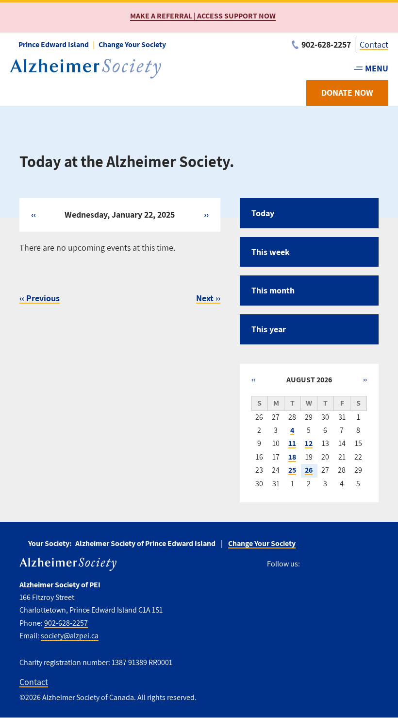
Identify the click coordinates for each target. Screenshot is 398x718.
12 (309, 443)
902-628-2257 (66, 623)
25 (292, 470)
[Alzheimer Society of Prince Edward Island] (85, 69)
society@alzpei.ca (70, 636)
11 (292, 443)
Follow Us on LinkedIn (373, 564)
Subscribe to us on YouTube (350, 564)
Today (262, 213)
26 (309, 470)
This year (268, 329)
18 (292, 457)
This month (273, 290)
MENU (376, 68)
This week (270, 251)
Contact (374, 44)
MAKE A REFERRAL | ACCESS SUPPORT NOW (203, 16)
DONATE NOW (347, 92)
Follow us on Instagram (328, 564)
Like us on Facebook (311, 564)
